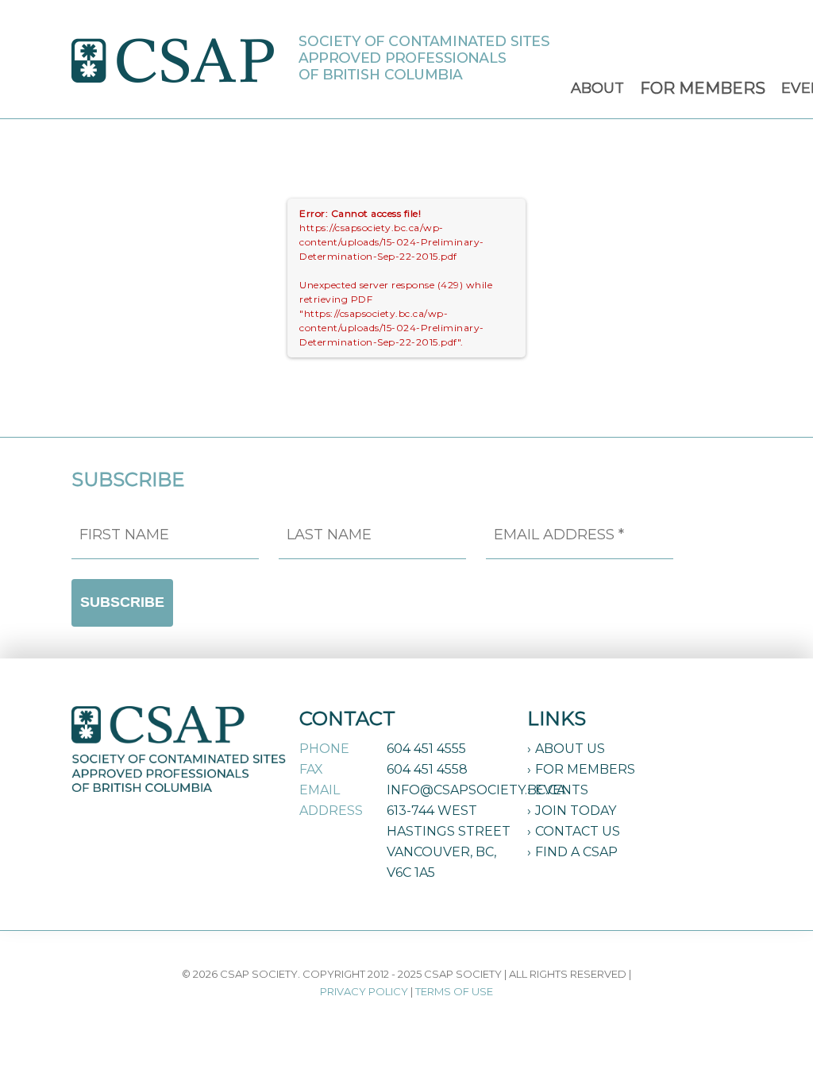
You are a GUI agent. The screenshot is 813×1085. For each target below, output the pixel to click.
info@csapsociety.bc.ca (476, 789)
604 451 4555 (426, 748)
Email (319, 789)
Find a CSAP (576, 851)
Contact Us (577, 831)
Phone (324, 748)
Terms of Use (454, 991)
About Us (570, 748)
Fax (311, 769)
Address (331, 810)
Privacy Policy (364, 991)
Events (561, 789)
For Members (585, 769)
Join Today (575, 810)
